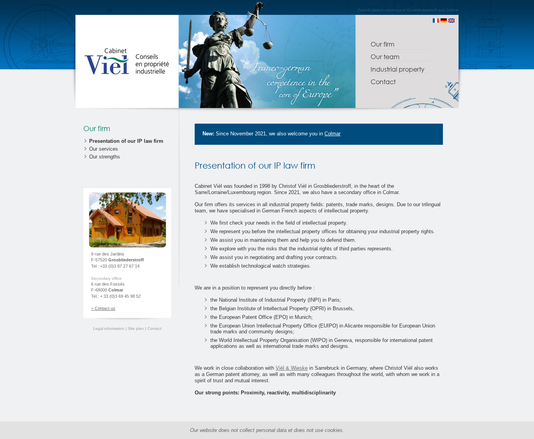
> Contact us (103, 308)
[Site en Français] (436, 21)
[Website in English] (451, 21)
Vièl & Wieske (292, 368)
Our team (385, 56)
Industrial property (398, 69)
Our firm (382, 44)
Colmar (332, 134)
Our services (103, 149)
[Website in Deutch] (444, 21)
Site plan (136, 328)
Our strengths (104, 157)
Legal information (109, 328)
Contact (383, 81)
